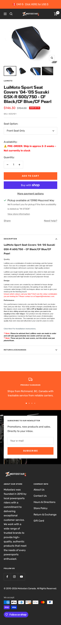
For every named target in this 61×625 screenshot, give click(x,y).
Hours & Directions (44, 502)
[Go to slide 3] (31, 403)
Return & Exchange (45, 514)
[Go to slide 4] (34, 403)
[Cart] (55, 13)
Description (10, 239)
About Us (39, 489)
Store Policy (41, 508)
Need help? (50, 220)
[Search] (11, 13)
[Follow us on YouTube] (21, 576)
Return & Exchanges (15, 350)
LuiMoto (8, 81)
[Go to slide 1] (26, 403)
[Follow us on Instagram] (14, 576)
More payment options (30, 193)
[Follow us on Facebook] (7, 576)
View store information (19, 214)
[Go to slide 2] (29, 403)
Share (7, 220)
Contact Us (40, 495)
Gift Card (39, 520)
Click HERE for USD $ (36, 4)
